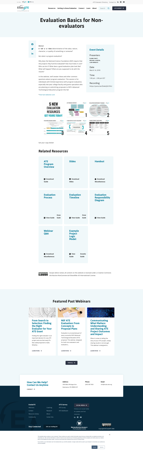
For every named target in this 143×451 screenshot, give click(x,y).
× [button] (110, 434)
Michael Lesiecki (95, 60)
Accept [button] (94, 447)
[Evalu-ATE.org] (24, 2)
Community (32, 417)
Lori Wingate (94, 62)
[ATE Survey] (31, 2)
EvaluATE (32, 404)
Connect (81, 8)
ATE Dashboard (63, 410)
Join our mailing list (50, 427)
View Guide (50, 218)
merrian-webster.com (47, 95)
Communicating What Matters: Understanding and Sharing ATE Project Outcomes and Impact (100, 327)
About (94, 8)
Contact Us (112, 2)
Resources (51, 8)
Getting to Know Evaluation (67, 8)
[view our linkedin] (118, 2)
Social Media (80, 405)
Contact (30, 389)
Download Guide (49, 180)
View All (70, 363)
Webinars (31, 407)
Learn (88, 8)
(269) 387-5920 (89, 384)
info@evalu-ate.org (106, 384)
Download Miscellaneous (100, 180)
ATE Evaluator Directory (100, 2)
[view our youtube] (124, 2)
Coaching (49, 407)
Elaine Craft (94, 58)
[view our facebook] (120, 2)
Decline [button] (101, 447)
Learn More (36, 351)
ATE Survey (118, 8)
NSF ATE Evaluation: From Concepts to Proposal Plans (70, 324)
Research (49, 410)
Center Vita (50, 417)
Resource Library (34, 414)
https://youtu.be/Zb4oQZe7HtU (101, 86)
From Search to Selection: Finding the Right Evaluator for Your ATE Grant (42, 326)
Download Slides (74, 180)
